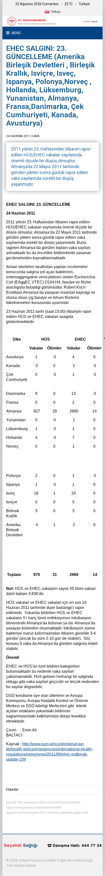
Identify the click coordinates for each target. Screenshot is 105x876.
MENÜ (16, 33)
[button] (52, 12)
